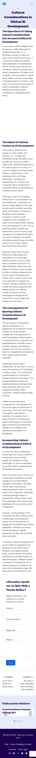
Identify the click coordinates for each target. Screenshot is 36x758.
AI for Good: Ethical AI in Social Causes (7, 682)
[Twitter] (9, 753)
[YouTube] (22, 753)
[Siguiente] (30, 713)
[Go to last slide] (5, 713)
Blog (6, 744)
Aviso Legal (22, 749)
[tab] (14, 721)
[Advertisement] (18, 119)
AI (18, 9)
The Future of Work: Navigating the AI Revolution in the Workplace (27, 683)
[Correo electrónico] (26, 753)
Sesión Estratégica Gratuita (20, 744)
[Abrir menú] (32, 3)
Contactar (12, 749)
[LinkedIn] (14, 753)
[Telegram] (18, 753)
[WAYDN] (4, 3)
